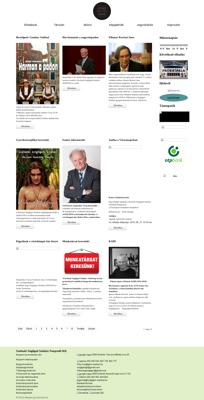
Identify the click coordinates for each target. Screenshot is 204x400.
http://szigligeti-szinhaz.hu (90, 364)
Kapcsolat (173, 25)
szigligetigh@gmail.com (88, 367)
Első (20, 328)
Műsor (88, 25)
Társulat (59, 25)
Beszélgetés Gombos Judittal (32, 37)
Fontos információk (73, 139)
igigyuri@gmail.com (70, 309)
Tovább (80, 328)
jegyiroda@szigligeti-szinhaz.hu (92, 380)
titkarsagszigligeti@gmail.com (91, 370)
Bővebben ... (26, 126)
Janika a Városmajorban (123, 139)
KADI (112, 241)
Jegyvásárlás (145, 25)
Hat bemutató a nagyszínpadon (80, 37)
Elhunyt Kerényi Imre (121, 37)
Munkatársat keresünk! (76, 241)
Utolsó (91, 328)
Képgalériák (116, 25)
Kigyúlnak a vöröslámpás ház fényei (37, 241)
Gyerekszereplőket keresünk (32, 139)
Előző (29, 328)
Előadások (30, 25)
